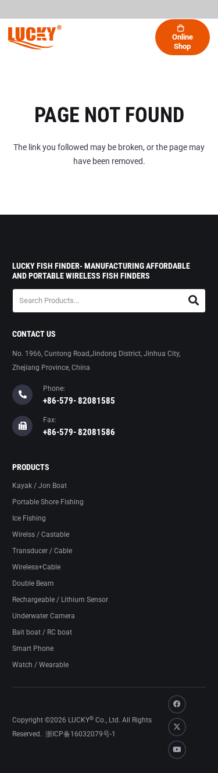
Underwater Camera (43, 616)
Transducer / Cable (42, 551)
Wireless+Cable (36, 567)
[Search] (194, 300)
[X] (177, 727)
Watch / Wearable (40, 665)
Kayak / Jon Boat (39, 486)
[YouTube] (177, 749)
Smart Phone (32, 648)
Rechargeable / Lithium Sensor (60, 600)
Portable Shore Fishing (48, 502)
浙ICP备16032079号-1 (80, 734)
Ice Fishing (29, 518)
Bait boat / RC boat (42, 632)
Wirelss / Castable (40, 534)
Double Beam (33, 583)
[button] (43, 37)
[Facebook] (177, 704)
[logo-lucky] (35, 37)
